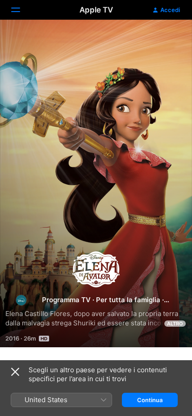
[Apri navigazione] (21, 10)
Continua (150, 400)
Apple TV (96, 9)
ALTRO (175, 323)
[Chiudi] (15, 372)
